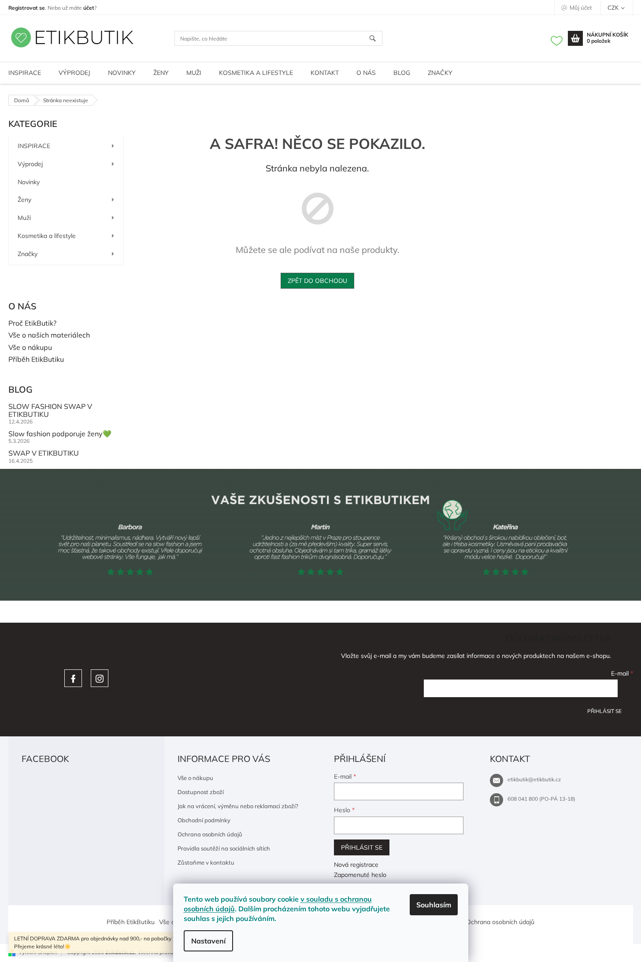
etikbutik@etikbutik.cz (534, 779)
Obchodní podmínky (204, 820)
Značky (27, 254)
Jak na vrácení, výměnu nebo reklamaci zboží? (238, 806)
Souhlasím (433, 904)
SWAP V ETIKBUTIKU (43, 453)
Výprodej (30, 164)
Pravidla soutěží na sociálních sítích (224, 848)
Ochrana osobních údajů (210, 834)
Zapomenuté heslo (360, 875)
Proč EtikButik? (32, 323)
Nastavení (208, 940)
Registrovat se (26, 7)
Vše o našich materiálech (49, 335)
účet (88, 7)
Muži (24, 218)
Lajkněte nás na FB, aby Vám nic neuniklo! (73, 678)
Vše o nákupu (30, 348)
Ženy (24, 200)
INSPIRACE (34, 146)
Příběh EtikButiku (36, 360)
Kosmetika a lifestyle (47, 236)
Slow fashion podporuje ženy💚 (59, 434)
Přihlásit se (604, 711)
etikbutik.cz (99, 678)
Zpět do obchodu (317, 281)
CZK (614, 7)
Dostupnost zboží (201, 791)
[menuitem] (74, 73)
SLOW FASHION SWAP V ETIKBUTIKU (50, 410)
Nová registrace (356, 865)
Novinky (29, 182)
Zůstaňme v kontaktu (206, 862)
